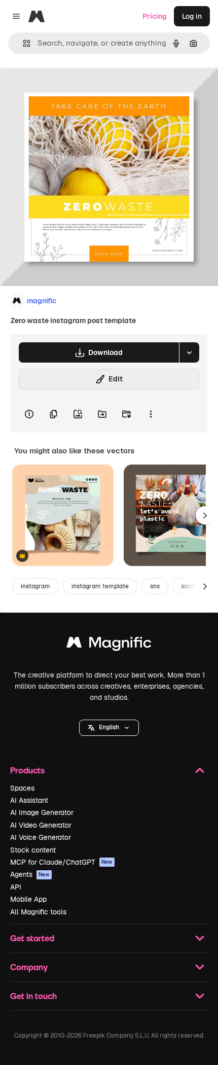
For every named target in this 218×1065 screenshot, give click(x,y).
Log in (192, 16)
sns (155, 586)
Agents (30, 874)
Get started (32, 938)
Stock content (33, 850)
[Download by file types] (189, 352)
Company (29, 967)
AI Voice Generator (40, 837)
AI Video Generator (40, 825)
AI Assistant (29, 800)
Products (27, 770)
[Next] (205, 515)
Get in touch (33, 995)
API (15, 887)
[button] (109, 728)
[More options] (150, 414)
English (109, 727)
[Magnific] (109, 645)
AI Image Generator (42, 812)
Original (65, 87)
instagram (35, 586)
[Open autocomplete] (23, 43)
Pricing (154, 16)
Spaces (22, 788)
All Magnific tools (38, 911)
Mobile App (28, 899)
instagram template (100, 586)
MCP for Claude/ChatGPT (61, 862)
